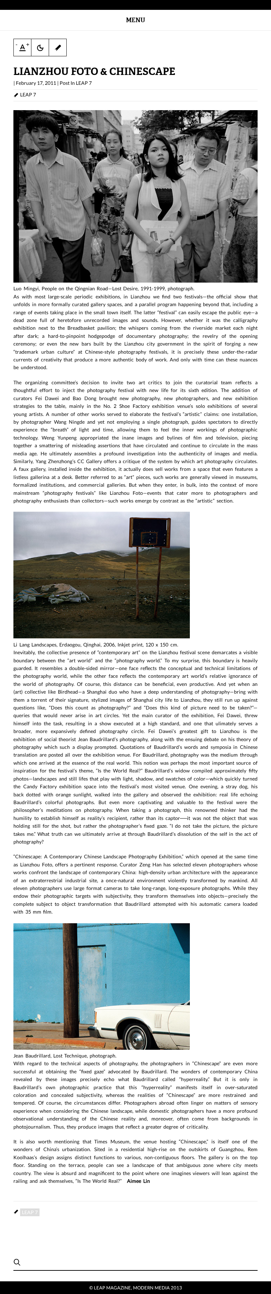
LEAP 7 (84, 83)
